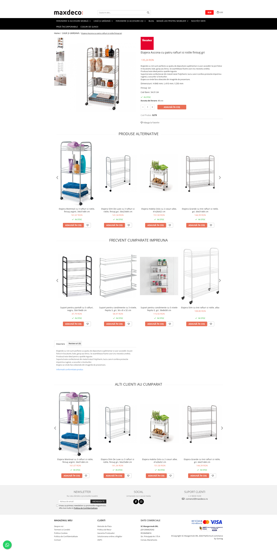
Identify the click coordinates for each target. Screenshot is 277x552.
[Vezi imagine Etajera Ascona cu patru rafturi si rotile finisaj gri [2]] (60, 68)
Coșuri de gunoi (89, 26)
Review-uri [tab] (75, 343)
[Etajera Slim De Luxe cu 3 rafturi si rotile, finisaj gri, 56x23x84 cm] (118, 173)
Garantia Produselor (106, 533)
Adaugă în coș (172, 107)
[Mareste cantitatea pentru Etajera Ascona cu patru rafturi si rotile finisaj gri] (152, 107)
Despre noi (58, 526)
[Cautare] (148, 12)
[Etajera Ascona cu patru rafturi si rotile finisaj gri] (102, 77)
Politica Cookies (61, 533)
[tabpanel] (102, 77)
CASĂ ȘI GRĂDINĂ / (71, 33)
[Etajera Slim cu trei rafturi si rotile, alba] (200, 276)
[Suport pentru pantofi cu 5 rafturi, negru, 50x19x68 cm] (77, 276)
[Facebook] (135, 501)
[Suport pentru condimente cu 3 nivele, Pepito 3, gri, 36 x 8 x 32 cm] (118, 276)
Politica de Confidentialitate (86, 508)
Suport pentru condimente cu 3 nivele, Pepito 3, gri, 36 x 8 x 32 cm (118, 309)
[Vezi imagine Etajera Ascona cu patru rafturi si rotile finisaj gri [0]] (60, 43)
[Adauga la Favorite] (87, 225)
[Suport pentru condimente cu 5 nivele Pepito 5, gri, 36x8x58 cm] (159, 276)
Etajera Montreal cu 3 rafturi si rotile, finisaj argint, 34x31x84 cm (77, 210)
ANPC (99, 540)
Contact (57, 540)
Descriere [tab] (60, 344)
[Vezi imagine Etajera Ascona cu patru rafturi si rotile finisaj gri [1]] (60, 55)
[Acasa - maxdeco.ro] (68, 12)
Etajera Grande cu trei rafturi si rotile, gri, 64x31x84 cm (200, 210)
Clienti (101, 520)
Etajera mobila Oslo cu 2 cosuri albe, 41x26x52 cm (159, 210)
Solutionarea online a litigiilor (109, 536)
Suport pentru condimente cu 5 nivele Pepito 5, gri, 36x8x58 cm (159, 309)
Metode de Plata (104, 526)
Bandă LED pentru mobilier (172, 21)
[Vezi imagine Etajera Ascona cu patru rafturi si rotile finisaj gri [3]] (60, 80)
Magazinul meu (63, 520)
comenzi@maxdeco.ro (196, 498)
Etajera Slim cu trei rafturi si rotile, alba (200, 307)
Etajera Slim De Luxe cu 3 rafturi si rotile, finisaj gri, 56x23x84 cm (118, 210)
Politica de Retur (104, 529)
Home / (58, 33)
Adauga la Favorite (151, 122)
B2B (209, 12)
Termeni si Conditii (62, 529)
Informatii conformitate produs (69, 369)
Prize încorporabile (67, 26)
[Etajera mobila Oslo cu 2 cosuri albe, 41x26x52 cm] (159, 173)
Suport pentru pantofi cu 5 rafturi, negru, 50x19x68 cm (76, 309)
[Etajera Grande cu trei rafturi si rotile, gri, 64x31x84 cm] (200, 173)
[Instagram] (141, 501)
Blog (151, 21)
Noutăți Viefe (198, 21)
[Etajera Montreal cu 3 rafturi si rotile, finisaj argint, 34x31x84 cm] (77, 173)
